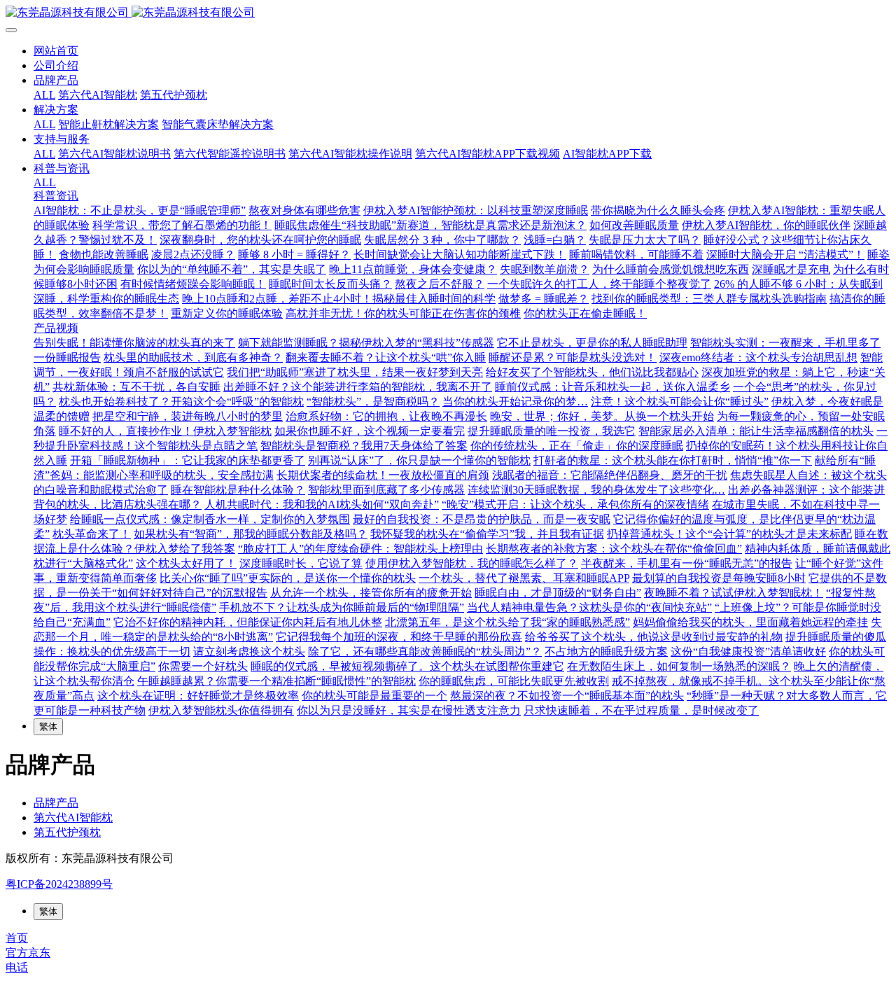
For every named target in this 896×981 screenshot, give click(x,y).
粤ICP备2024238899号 (59, 884)
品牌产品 (56, 803)
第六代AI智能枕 (73, 817)
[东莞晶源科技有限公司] (448, 13)
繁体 (48, 726)
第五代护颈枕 (67, 832)
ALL (44, 95)
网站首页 (56, 51)
